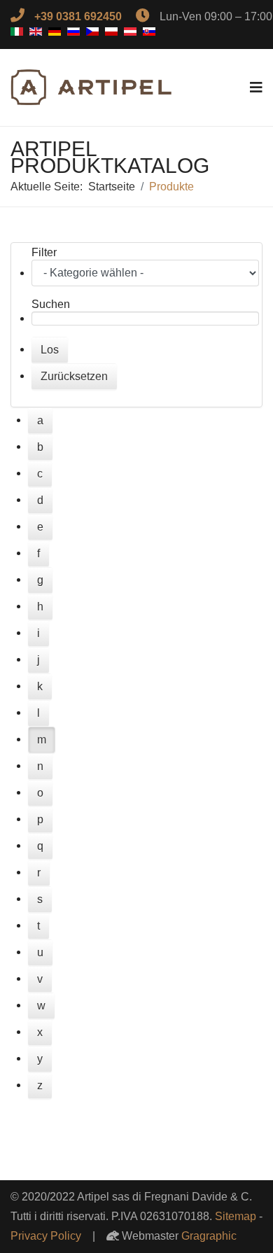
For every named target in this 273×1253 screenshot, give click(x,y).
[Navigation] (256, 87)
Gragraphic (209, 1236)
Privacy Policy (45, 1236)
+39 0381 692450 (78, 16)
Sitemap (235, 1216)
